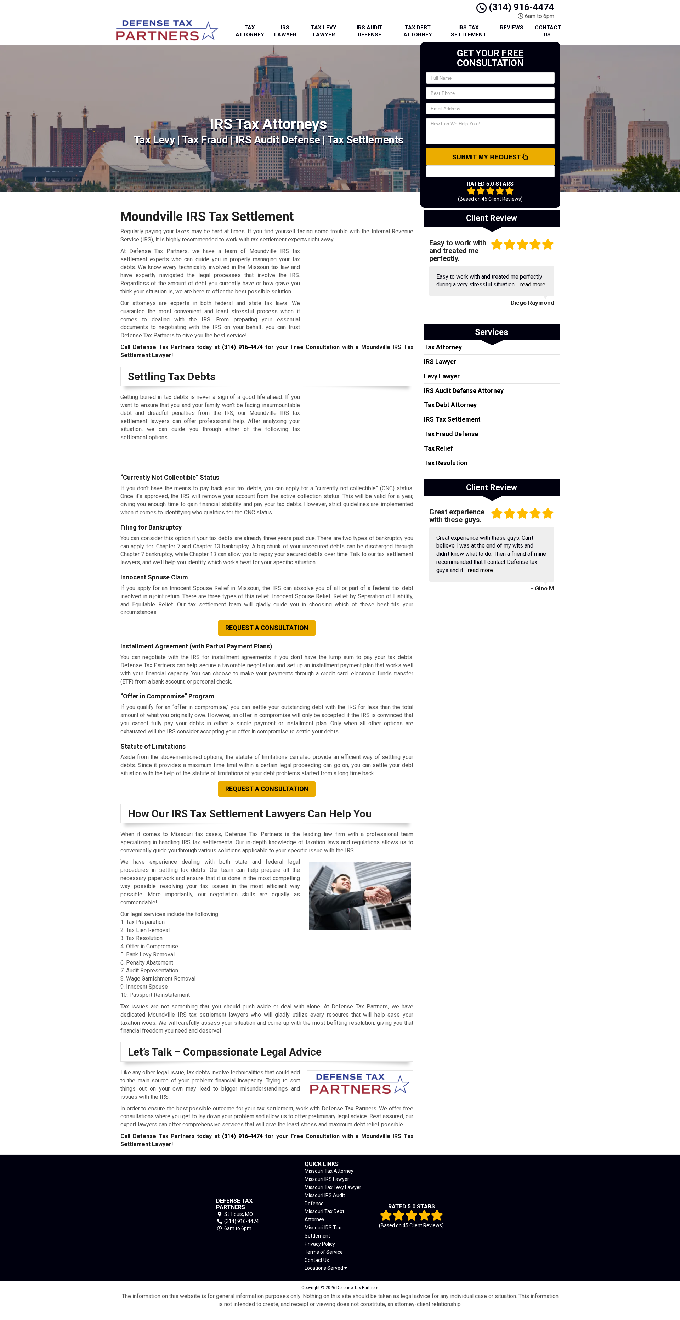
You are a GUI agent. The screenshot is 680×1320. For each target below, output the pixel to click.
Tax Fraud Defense (451, 434)
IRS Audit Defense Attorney (464, 390)
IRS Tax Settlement (468, 31)
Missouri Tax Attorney (329, 1171)
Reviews (511, 27)
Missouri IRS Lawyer (327, 1179)
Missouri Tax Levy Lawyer (333, 1187)
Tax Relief (438, 448)
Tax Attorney (250, 31)
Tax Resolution (446, 463)
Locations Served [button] (324, 1268)
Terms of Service (324, 1252)
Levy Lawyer (442, 376)
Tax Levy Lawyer (323, 31)
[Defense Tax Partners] (157, 1215)
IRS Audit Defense (369, 31)
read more (532, 284)
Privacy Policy (320, 1244)
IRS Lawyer (285, 31)
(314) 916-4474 (520, 7)
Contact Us (548, 31)
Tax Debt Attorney (417, 31)
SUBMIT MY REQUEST (487, 157)
